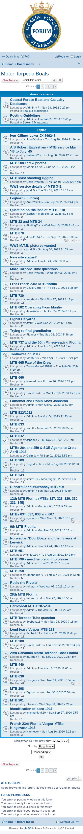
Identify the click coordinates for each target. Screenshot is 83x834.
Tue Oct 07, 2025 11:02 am (55, 190)
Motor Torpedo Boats (25, 73)
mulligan (31, 656)
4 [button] (51, 87)
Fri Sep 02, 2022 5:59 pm (55, 455)
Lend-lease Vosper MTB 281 (32, 629)
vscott (30, 428)
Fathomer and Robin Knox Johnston (39, 401)
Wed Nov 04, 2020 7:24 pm (58, 680)
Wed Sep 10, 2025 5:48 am (61, 225)
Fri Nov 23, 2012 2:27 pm (54, 107)
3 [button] (46, 87)
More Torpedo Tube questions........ (38, 269)
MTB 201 (17, 700)
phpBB (28, 828)
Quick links (12, 56)
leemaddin (33, 381)
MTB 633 (17, 424)
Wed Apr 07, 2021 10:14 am (57, 586)
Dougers (31, 680)
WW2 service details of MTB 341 (35, 186)
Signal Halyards (22, 319)
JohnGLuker (34, 139)
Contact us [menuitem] (67, 821)
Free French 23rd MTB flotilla (33, 284)
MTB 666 (17, 377)
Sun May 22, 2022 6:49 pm (55, 490)
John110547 (34, 237)
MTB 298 (17, 689)
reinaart (31, 586)
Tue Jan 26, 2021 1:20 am (54, 609)
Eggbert (31, 692)
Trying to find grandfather (30, 331)
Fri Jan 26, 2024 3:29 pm (59, 381)
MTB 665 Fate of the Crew (30, 363)
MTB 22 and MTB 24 (26, 222)
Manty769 (32, 358)
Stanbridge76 (35, 574)
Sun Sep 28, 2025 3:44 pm (61, 202)
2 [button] (42, 87)
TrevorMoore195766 (39, 366)
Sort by (33, 746)
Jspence (31, 439)
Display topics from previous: (33, 740)
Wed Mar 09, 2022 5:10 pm (57, 518)
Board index (25, 64)
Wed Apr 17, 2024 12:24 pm (60, 358)
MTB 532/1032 (21, 413)
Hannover (32, 731)
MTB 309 (17, 460)
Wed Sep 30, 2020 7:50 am (57, 692)
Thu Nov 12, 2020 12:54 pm (58, 656)
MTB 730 (17, 296)
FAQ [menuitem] (27, 56)
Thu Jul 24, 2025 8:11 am (54, 261)
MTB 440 (17, 665)
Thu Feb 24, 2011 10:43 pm (55, 119)
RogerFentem (35, 464)
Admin (30, 107)
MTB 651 (17, 551)
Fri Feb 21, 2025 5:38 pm (62, 287)
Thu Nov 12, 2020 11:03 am (55, 668)
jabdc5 (30, 190)
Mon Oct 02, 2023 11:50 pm (55, 404)
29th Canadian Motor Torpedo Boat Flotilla (44, 653)
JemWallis (32, 311)
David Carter (34, 287)
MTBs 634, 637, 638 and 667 (32, 514)
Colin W (31, 455)
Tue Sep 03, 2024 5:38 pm (56, 334)
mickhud (31, 299)
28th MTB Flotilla (23, 594)
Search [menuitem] (79, 63)
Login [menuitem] (77, 56)
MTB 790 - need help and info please (39, 559)
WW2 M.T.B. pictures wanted (33, 246)
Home (9, 64)
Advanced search (60, 80)
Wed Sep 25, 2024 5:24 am (54, 322)
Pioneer (31, 334)
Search (54, 80)
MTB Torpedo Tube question (32, 618)
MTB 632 (17, 436)
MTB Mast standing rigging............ (37, 178)
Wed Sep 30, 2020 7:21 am (56, 704)
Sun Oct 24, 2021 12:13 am (55, 546)
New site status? (23, 257)
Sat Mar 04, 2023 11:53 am (55, 416)
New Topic (9, 80)
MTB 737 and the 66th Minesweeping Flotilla (45, 342)
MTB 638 (17, 676)
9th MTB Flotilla (22, 527)
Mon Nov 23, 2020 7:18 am (61, 621)
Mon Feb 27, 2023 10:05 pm (55, 428)
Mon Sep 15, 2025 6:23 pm (55, 213)
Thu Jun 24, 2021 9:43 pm (64, 574)
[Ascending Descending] (41, 752)
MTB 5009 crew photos (28, 163)
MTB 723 (17, 389)
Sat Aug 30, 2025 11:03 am (55, 249)
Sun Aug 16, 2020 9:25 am (59, 731)
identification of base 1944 (31, 709)
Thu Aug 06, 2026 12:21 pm (60, 155)
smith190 (32, 479)
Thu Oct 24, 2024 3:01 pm (59, 311)
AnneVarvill (33, 202)
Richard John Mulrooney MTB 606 (37, 487)
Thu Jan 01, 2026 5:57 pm (64, 181)
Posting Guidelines (25, 115)
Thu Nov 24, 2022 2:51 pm (57, 439)
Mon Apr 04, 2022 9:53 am (55, 506)
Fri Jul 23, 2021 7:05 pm (53, 563)
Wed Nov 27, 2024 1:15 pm (57, 299)
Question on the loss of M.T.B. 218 (37, 210)
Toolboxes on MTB (25, 354)
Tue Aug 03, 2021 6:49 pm (58, 554)
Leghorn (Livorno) (24, 198)
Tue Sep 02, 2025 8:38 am (62, 237)
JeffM (29, 322)
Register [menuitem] (63, 56)
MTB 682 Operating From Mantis (36, 307)
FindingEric (33, 225)
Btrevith (31, 704)
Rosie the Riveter (24, 583)
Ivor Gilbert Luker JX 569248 (32, 136)
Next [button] (55, 87)
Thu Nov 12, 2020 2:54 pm (63, 645)
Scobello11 (33, 621)
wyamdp (31, 518)
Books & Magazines (35, 110)
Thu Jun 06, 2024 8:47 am (55, 346)
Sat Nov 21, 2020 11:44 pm (61, 633)
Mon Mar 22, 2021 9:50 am (56, 598)
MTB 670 (17, 233)
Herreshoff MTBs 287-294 (30, 606)
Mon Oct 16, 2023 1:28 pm (63, 393)
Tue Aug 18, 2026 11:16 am (63, 139)
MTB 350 (17, 571)
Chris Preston (35, 181)
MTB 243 (17, 475)
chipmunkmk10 (36, 712)
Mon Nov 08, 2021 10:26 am (56, 530)
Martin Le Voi (34, 166)
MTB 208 (17, 641)
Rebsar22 (32, 155)
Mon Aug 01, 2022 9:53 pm (58, 479)
